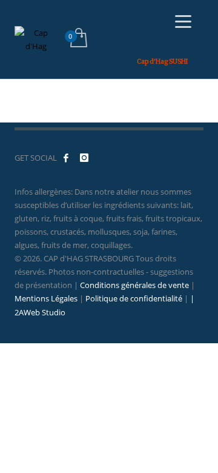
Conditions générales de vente (134, 285)
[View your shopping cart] (77, 39)
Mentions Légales (46, 298)
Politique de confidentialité (133, 298)
